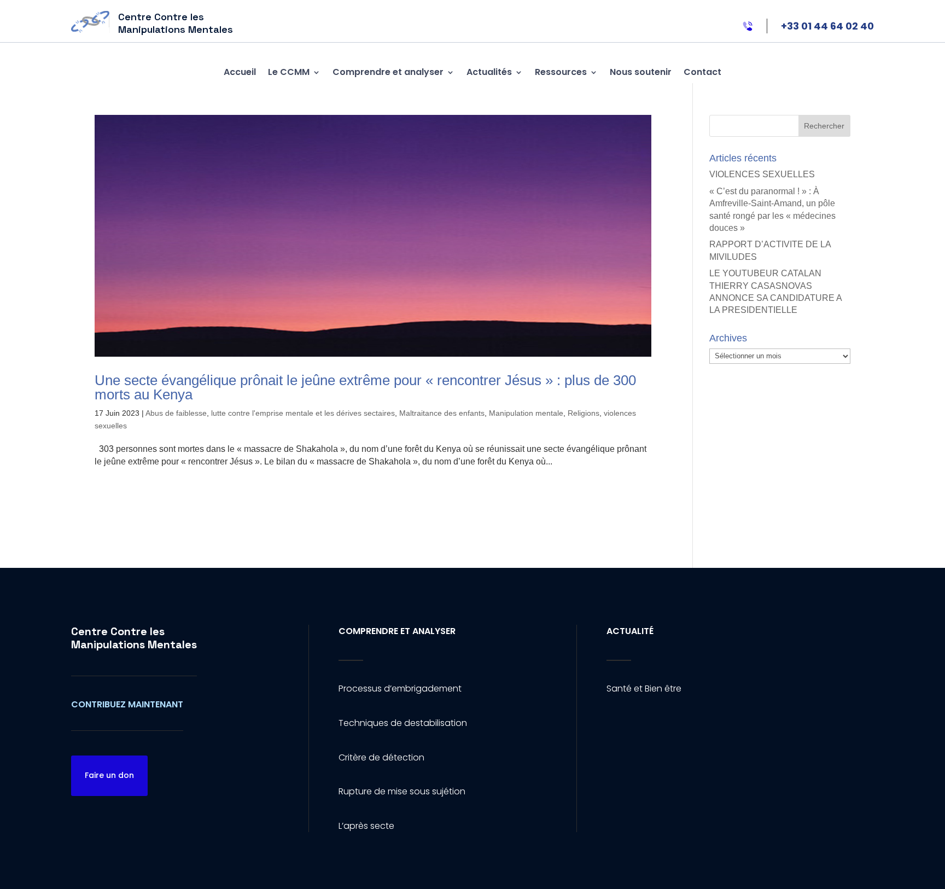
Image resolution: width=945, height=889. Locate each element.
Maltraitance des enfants (442, 413)
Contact (702, 72)
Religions (583, 413)
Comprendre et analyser (388, 72)
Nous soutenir (641, 72)
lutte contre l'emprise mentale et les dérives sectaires (303, 413)
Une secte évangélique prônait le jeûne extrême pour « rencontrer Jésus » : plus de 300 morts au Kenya (365, 387)
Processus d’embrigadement (400, 688)
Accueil (240, 72)
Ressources (561, 72)
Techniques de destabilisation (403, 723)
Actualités (489, 72)
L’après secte (366, 826)
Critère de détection (381, 757)
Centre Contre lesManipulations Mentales (134, 638)
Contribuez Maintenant (127, 704)
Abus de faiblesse (176, 413)
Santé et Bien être (643, 688)
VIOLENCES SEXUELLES (762, 174)
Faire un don (109, 775)
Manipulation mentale (526, 413)
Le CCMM (289, 72)
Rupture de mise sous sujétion (402, 791)
